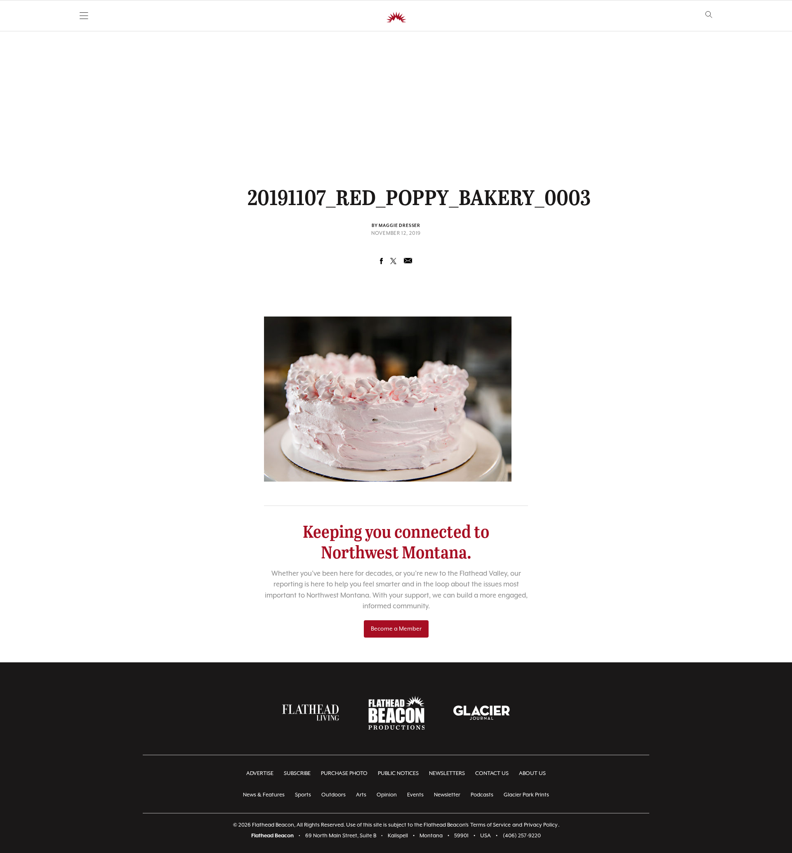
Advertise (259, 773)
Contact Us (492, 773)
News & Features (264, 795)
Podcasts (482, 795)
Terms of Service (490, 825)
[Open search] (709, 14)
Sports (303, 795)
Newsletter (447, 795)
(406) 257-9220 (522, 836)
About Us (532, 773)
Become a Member (396, 629)
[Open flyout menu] (84, 16)
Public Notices (398, 773)
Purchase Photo (344, 773)
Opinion (387, 795)
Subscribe (297, 773)
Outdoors (333, 795)
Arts (361, 795)
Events (415, 795)
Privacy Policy (541, 825)
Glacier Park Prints (526, 795)
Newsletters (447, 773)
